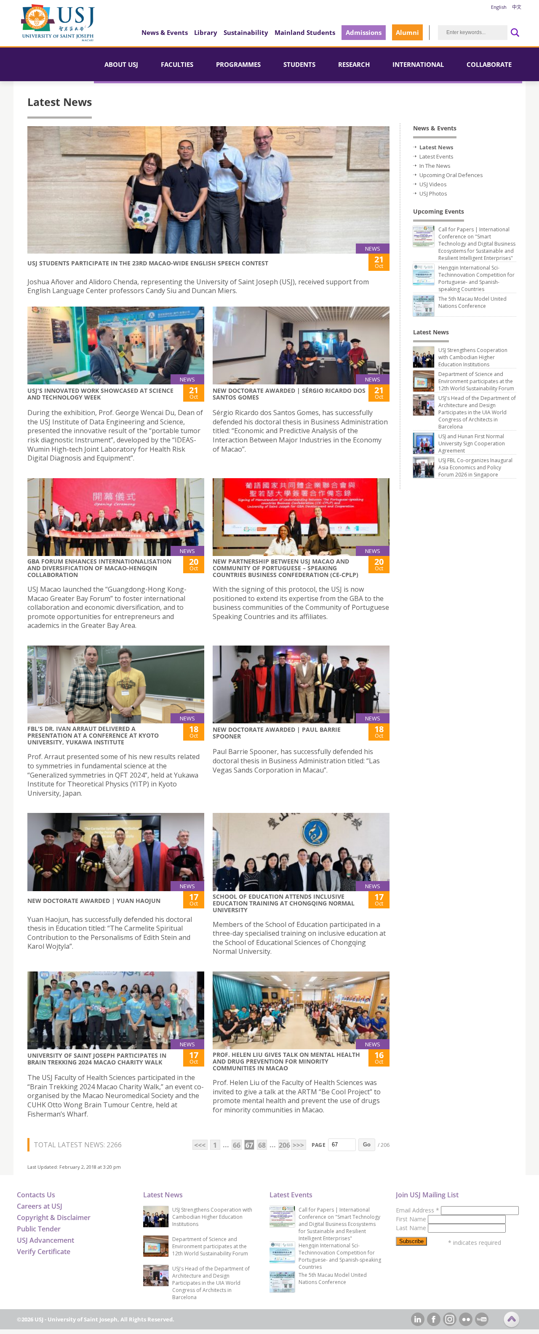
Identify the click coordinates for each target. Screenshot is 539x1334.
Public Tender (39, 1228)
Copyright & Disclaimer (54, 1217)
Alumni (407, 32)
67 (249, 1145)
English (499, 7)
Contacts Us (36, 1194)
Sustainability (246, 32)
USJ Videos (433, 184)
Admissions (364, 32)
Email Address (417, 1210)
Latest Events (436, 156)
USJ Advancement (45, 1240)
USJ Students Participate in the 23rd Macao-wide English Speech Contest (147, 263)
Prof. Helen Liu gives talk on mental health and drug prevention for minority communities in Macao (286, 1061)
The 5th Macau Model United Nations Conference (472, 302)
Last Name (412, 1228)
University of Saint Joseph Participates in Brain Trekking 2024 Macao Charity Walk (96, 1058)
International (418, 64)
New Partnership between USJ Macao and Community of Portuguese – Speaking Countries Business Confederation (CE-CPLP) (285, 568)
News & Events (164, 32)
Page (319, 1145)
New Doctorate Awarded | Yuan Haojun (93, 901)
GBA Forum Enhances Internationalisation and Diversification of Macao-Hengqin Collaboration (99, 568)
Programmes (238, 64)
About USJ (121, 64)
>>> (298, 1145)
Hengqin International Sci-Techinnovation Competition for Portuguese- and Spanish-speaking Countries (476, 278)
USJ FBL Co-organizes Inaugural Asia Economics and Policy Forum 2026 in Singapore (475, 467)
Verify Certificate (43, 1251)
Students (299, 64)
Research (354, 64)
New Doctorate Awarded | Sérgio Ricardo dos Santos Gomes (289, 393)
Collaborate (489, 64)
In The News (435, 165)
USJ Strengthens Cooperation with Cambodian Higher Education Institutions (472, 357)
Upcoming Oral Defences (451, 175)
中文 (516, 7)
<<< (199, 1145)
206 (283, 1145)
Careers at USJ (39, 1206)
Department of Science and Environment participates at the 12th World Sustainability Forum (476, 381)
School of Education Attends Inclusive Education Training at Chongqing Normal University (284, 903)
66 (236, 1145)
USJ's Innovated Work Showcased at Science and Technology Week (100, 393)
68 (262, 1145)
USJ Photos (433, 193)
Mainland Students (305, 32)
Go (367, 1144)
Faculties (177, 64)
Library (205, 32)
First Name (412, 1219)
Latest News (436, 147)
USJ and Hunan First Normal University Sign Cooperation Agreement (471, 443)
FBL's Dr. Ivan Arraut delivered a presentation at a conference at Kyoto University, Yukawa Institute (93, 735)
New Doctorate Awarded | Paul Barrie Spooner (277, 732)
